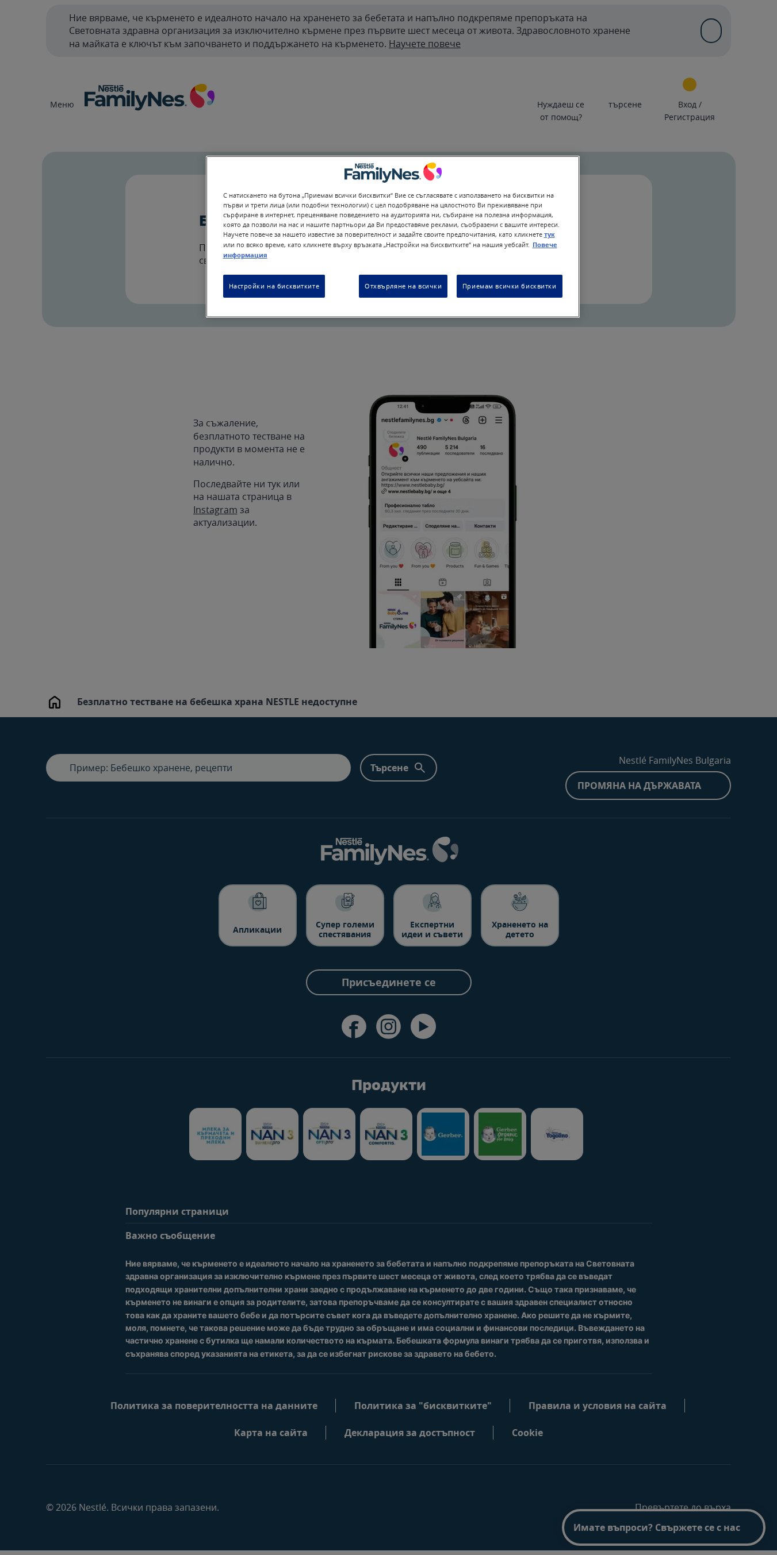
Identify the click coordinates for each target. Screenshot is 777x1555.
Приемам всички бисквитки (509, 286)
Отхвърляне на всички (403, 286)
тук (549, 234)
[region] (393, 237)
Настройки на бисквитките (274, 286)
